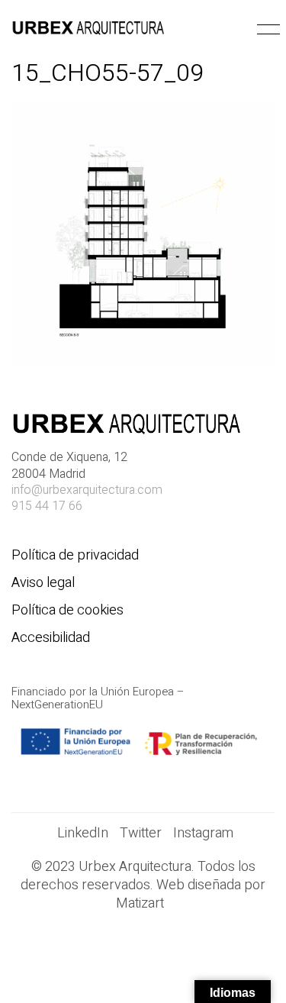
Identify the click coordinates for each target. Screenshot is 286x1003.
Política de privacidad (75, 556)
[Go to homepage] (87, 29)
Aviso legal (43, 583)
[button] (266, 29)
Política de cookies (67, 610)
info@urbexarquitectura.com (86, 490)
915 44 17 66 (46, 506)
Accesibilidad (50, 638)
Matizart (143, 904)
